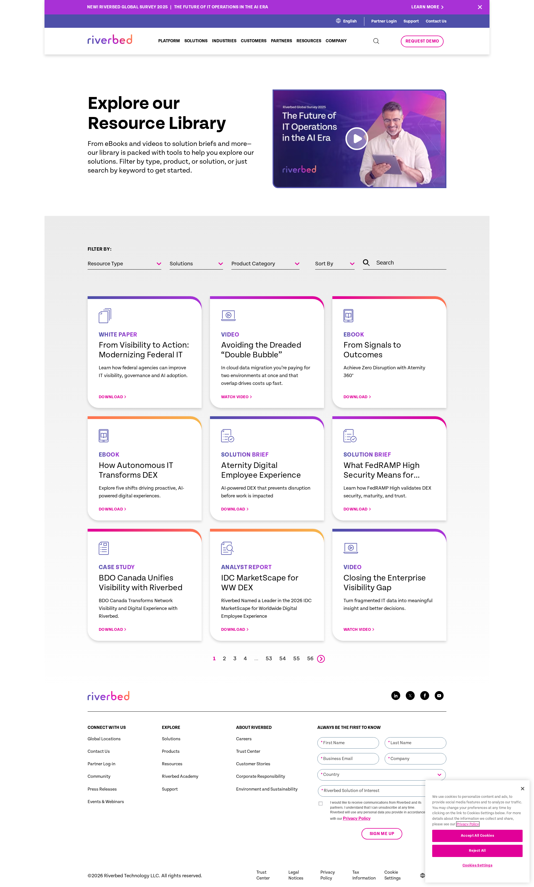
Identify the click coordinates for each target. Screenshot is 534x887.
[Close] (522, 789)
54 (282, 659)
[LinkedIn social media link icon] (395, 695)
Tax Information (364, 875)
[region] (477, 831)
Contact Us (436, 21)
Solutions (171, 739)
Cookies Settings (478, 865)
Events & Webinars (106, 801)
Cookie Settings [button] (392, 875)
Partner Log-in (101, 764)
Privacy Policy (356, 818)
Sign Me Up (381, 833)
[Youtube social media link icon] (439, 695)
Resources (172, 764)
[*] (348, 736)
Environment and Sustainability (267, 789)
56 (310, 659)
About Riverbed (254, 727)
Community (99, 776)
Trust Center (248, 751)
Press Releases (102, 789)
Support (411, 21)
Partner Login (384, 21)
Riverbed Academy (180, 776)
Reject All (477, 851)
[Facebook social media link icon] (424, 695)
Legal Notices (295, 875)
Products (171, 751)
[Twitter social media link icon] (410, 695)
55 (296, 659)
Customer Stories (253, 764)
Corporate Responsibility (260, 776)
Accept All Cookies (477, 836)
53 (269, 659)
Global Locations (104, 739)
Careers (244, 739)
